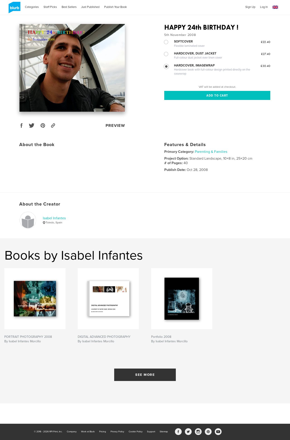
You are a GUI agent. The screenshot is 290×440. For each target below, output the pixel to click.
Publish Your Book (115, 7)
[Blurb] (13, 9)
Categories (32, 7)
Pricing (102, 431)
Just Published (90, 7)
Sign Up (250, 7)
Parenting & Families (211, 151)
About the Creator (39, 204)
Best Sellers (69, 7)
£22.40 (265, 42)
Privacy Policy (117, 431)
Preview (115, 125)
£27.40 (265, 54)
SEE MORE (145, 375)
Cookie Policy (136, 431)
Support (151, 431)
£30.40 (265, 66)
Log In (264, 7)
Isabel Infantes (54, 218)
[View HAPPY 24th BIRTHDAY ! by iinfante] (72, 68)
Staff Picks (50, 7)
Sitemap (164, 431)
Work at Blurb (88, 431)
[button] (275, 7)
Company (72, 431)
